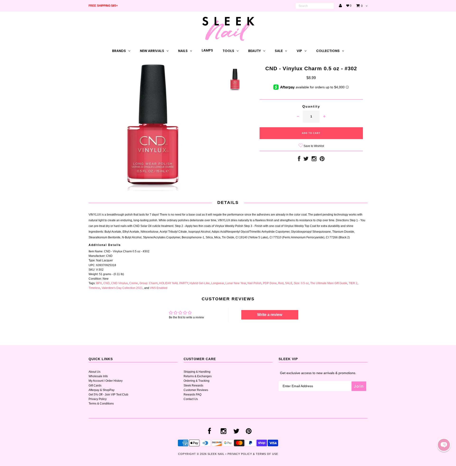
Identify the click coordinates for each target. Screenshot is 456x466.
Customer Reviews (196, 390)
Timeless (94, 288)
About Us (94, 371)
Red (281, 283)
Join (359, 386)
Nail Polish (254, 283)
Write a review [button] (269, 315)
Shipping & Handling (197, 371)
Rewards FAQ (192, 394)
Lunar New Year (235, 283)
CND (106, 283)
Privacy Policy (98, 399)
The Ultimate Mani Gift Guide (328, 283)
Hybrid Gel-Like (200, 283)
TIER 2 (353, 283)
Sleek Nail (216, 453)
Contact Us (191, 399)
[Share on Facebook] (299, 159)
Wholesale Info (98, 376)
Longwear (217, 283)
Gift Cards (95, 385)
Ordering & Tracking (196, 380)
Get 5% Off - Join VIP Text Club (108, 394)
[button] (444, 445)
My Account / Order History (106, 380)
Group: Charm (148, 283)
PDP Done (270, 283)
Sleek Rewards (193, 385)
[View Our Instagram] (314, 159)
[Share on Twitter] (306, 159)
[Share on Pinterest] (322, 159)
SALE (288, 283)
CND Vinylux (119, 283)
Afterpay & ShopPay (101, 390)
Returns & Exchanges (198, 376)
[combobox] (315, 6)
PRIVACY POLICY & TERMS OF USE (253, 453)
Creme (133, 283)
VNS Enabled (158, 288)
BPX (99, 283)
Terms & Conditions (101, 403)
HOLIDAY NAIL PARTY (173, 283)
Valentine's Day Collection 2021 (122, 288)
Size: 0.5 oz (301, 283)
